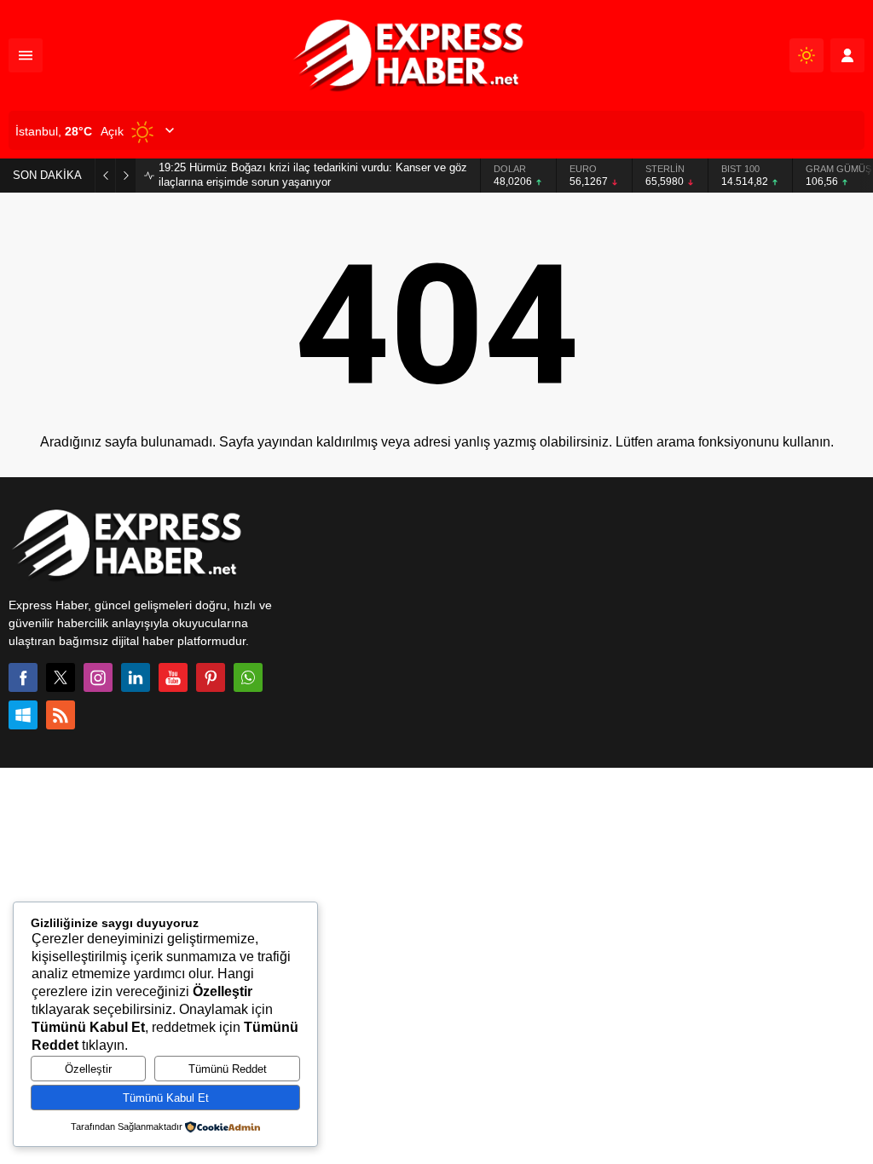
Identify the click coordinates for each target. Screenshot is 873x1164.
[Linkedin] (135, 677)
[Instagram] (98, 677)
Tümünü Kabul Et (166, 1098)
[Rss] (60, 714)
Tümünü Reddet (227, 1069)
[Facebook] (23, 677)
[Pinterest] (210, 677)
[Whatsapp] (248, 677)
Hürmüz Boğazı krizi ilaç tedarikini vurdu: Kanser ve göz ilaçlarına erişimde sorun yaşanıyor (313, 174)
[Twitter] (60, 677)
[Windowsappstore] (23, 714)
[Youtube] (173, 677)
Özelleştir (88, 1069)
